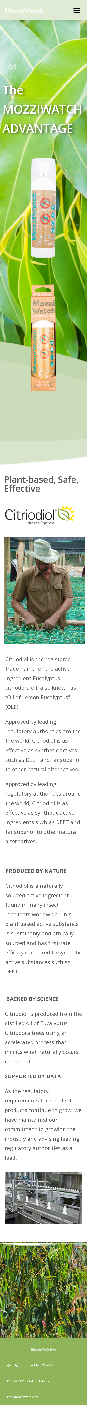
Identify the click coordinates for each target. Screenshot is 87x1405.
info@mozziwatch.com (22, 1397)
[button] (76, 10)
